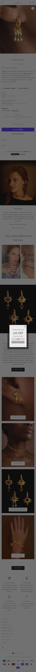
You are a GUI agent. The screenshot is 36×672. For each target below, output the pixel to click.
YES (18, 339)
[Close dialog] (25, 326)
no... (18, 342)
